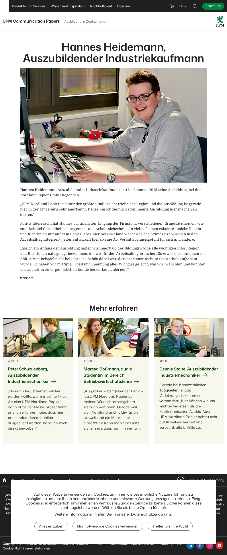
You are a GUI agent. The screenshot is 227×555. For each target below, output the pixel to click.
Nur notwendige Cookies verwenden (108, 526)
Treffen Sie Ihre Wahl (170, 526)
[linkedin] (190, 545)
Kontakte (213, 6)
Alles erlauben (51, 526)
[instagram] (209, 545)
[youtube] (219, 545)
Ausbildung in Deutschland (85, 21)
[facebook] (200, 545)
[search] (195, 6)
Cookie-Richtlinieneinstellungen (26, 548)
